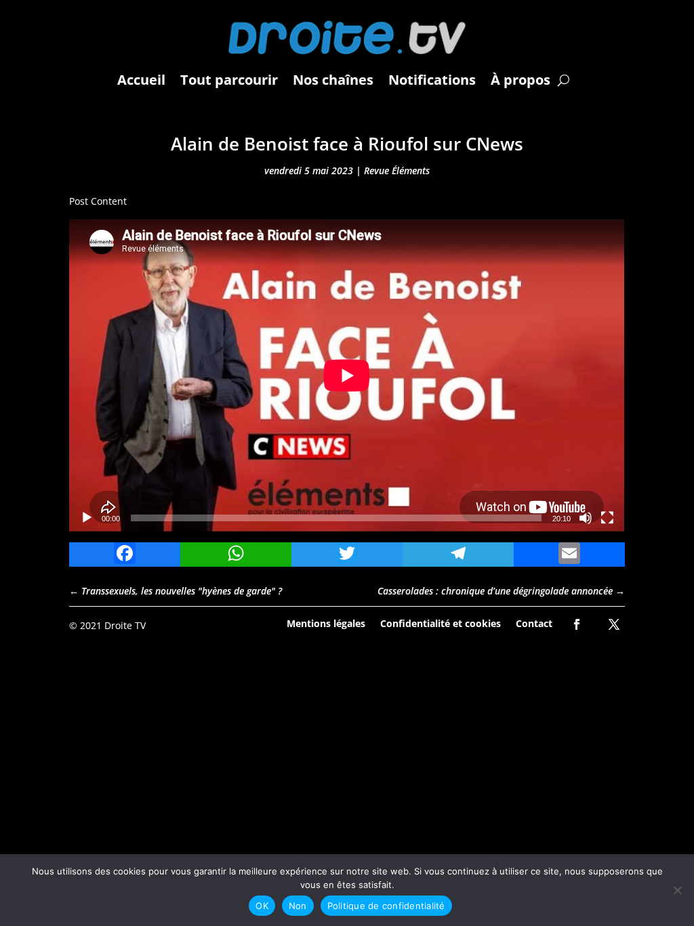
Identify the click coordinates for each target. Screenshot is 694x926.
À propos (520, 80)
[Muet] (585, 518)
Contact (534, 622)
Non (298, 905)
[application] (346, 375)
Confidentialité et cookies (440, 622)
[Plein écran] (607, 518)
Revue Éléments (397, 170)
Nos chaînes (333, 80)
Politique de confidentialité (386, 905)
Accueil (141, 80)
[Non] (677, 890)
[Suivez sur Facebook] (577, 624)
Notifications (432, 80)
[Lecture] (87, 518)
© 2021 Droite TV (107, 625)
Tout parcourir (229, 80)
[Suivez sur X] (614, 624)
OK (262, 905)
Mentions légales (326, 622)
